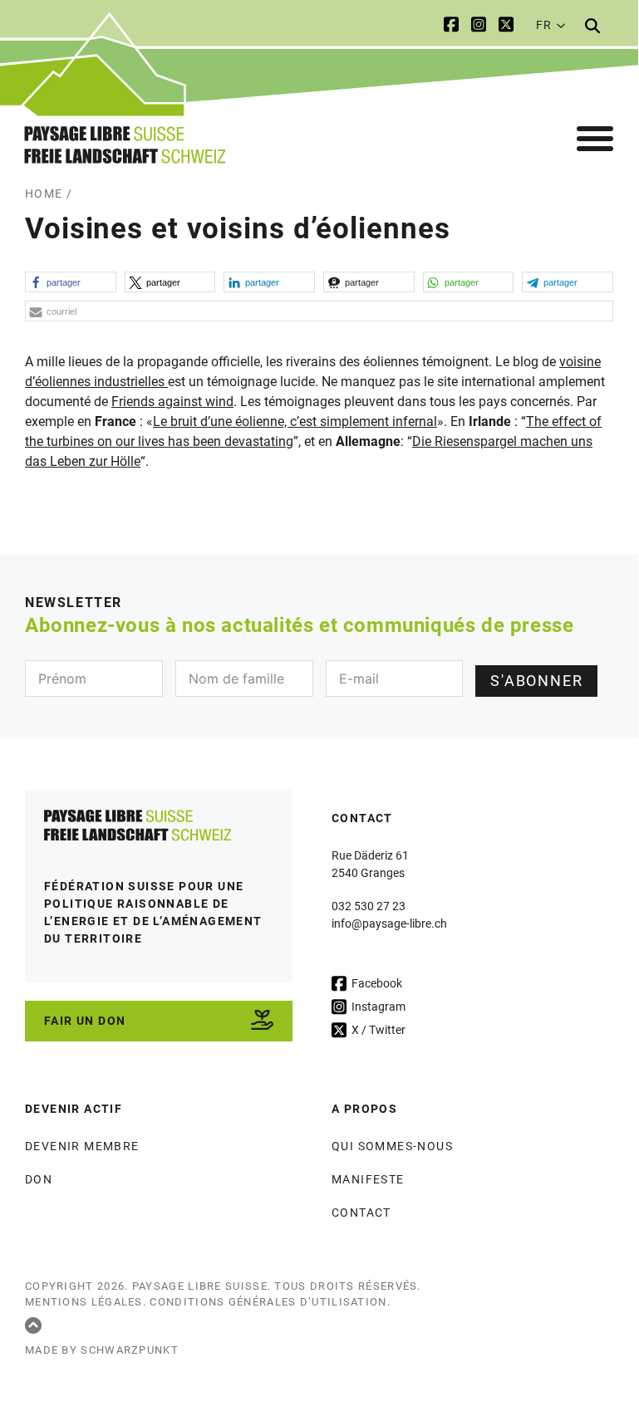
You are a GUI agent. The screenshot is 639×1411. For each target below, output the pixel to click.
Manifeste (368, 1179)
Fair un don (84, 1020)
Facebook (375, 983)
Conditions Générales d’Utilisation (268, 1302)
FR (543, 25)
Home (44, 193)
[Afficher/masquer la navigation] (595, 139)
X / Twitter (377, 1029)
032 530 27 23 (369, 906)
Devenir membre (82, 1146)
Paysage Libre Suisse (200, 1286)
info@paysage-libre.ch (389, 923)
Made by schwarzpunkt (102, 1350)
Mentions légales (84, 1302)
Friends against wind (172, 401)
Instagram (377, 1006)
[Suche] (592, 26)
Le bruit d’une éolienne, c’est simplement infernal (295, 421)
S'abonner (536, 680)
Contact (361, 1212)
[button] (70, 282)
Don (38, 1179)
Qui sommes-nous (392, 1146)
